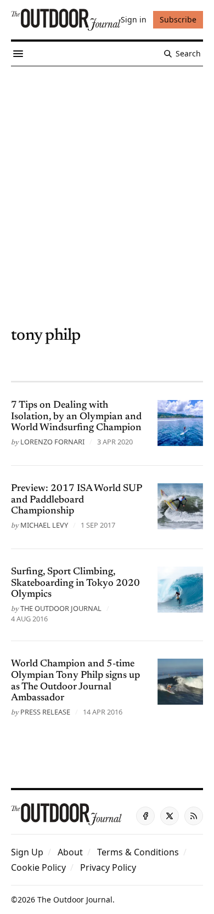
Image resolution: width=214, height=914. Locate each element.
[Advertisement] (107, 178)
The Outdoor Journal (61, 608)
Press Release (45, 712)
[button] (27, 852)
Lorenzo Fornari (52, 442)
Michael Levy (44, 525)
